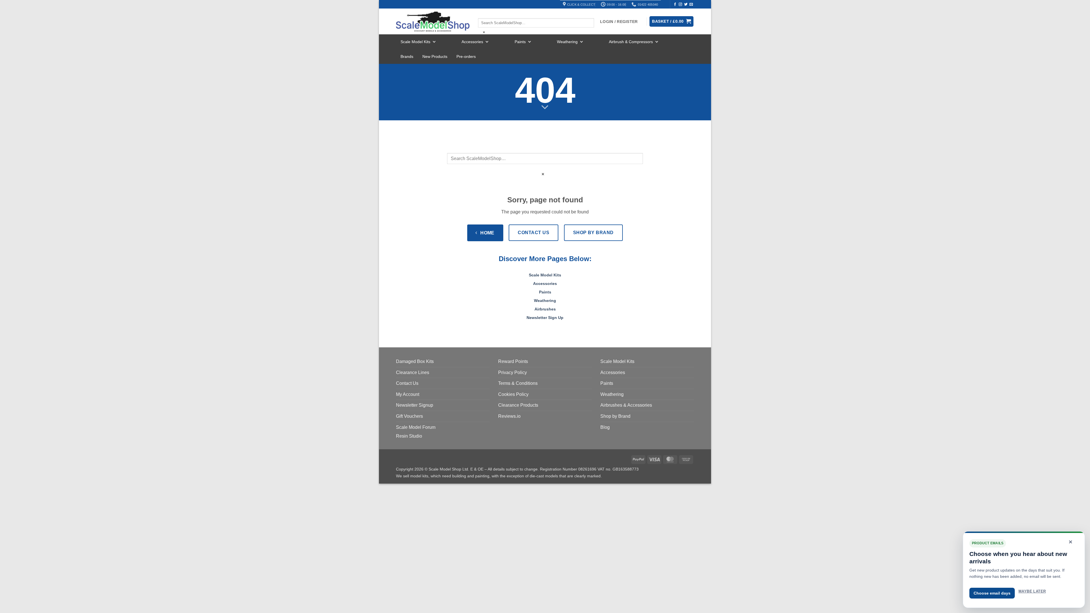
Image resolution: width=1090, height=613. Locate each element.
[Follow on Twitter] (685, 5)
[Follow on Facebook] (675, 5)
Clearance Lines (412, 372)
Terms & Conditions (518, 383)
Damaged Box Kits (415, 361)
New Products (434, 56)
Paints (520, 41)
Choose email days (992, 593)
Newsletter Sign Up (545, 318)
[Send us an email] (691, 5)
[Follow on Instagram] (680, 5)
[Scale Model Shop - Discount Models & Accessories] (432, 22)
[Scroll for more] (545, 107)
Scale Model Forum (415, 427)
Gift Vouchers (409, 416)
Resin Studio (409, 436)
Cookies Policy (513, 394)
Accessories (472, 41)
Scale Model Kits (415, 41)
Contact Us (407, 383)
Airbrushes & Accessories (626, 405)
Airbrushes (545, 309)
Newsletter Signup (414, 405)
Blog (605, 427)
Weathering (567, 41)
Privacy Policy (512, 372)
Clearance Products (518, 405)
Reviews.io (509, 416)
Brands (407, 56)
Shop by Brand (615, 416)
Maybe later (1032, 591)
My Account (407, 394)
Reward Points (513, 361)
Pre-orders (466, 56)
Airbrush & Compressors (631, 41)
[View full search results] (483, 13)
